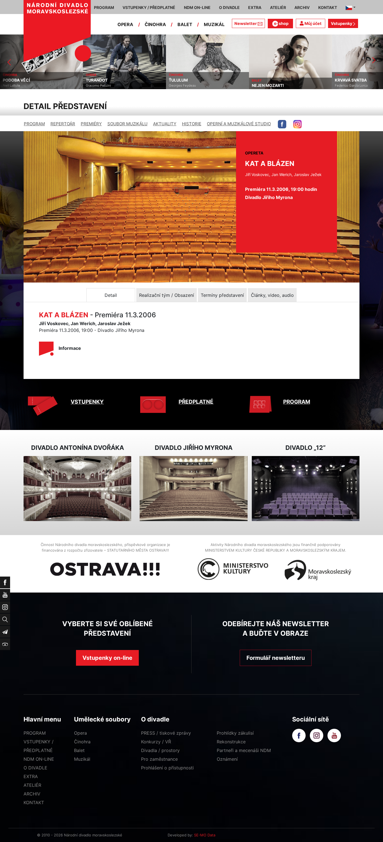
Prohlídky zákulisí (235, 733)
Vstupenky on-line (107, 657)
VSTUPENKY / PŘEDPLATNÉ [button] (149, 7)
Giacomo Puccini (15, 85)
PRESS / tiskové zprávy (166, 733)
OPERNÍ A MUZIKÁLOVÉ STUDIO (239, 123)
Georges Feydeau (99, 85)
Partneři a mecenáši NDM (244, 750)
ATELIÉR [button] (278, 7)
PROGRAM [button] (104, 7)
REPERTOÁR (62, 123)
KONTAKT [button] (327, 7)
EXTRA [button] (254, 7)
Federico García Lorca (268, 85)
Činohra (82, 741)
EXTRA (31, 776)
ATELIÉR (32, 785)
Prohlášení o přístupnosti (167, 768)
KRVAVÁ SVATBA (268, 80)
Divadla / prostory (160, 750)
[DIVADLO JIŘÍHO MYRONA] (193, 488)
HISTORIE (191, 123)
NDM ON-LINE (39, 759)
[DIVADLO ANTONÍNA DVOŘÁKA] (77, 488)
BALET (184, 24)
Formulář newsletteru (275, 657)
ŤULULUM (95, 80)
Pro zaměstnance (159, 759)
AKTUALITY (164, 123)
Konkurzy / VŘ (156, 741)
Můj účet (313, 23)
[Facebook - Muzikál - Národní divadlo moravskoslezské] (282, 124)
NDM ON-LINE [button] (197, 7)
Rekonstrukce (231, 741)
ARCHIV (32, 794)
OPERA (125, 24)
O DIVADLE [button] (229, 7)
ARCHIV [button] (302, 7)
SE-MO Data (204, 835)
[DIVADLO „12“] (305, 488)
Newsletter (245, 23)
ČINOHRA (155, 24)
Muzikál (82, 759)
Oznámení (227, 759)
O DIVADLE (35, 768)
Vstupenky (342, 23)
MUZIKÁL (214, 24)
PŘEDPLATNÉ (196, 402)
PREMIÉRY (91, 123)
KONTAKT (34, 802)
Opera (80, 733)
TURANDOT (14, 80)
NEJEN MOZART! (185, 85)
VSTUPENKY (87, 402)
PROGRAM (34, 123)
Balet (79, 750)
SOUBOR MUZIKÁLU (127, 123)
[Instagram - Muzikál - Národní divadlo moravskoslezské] (297, 124)
